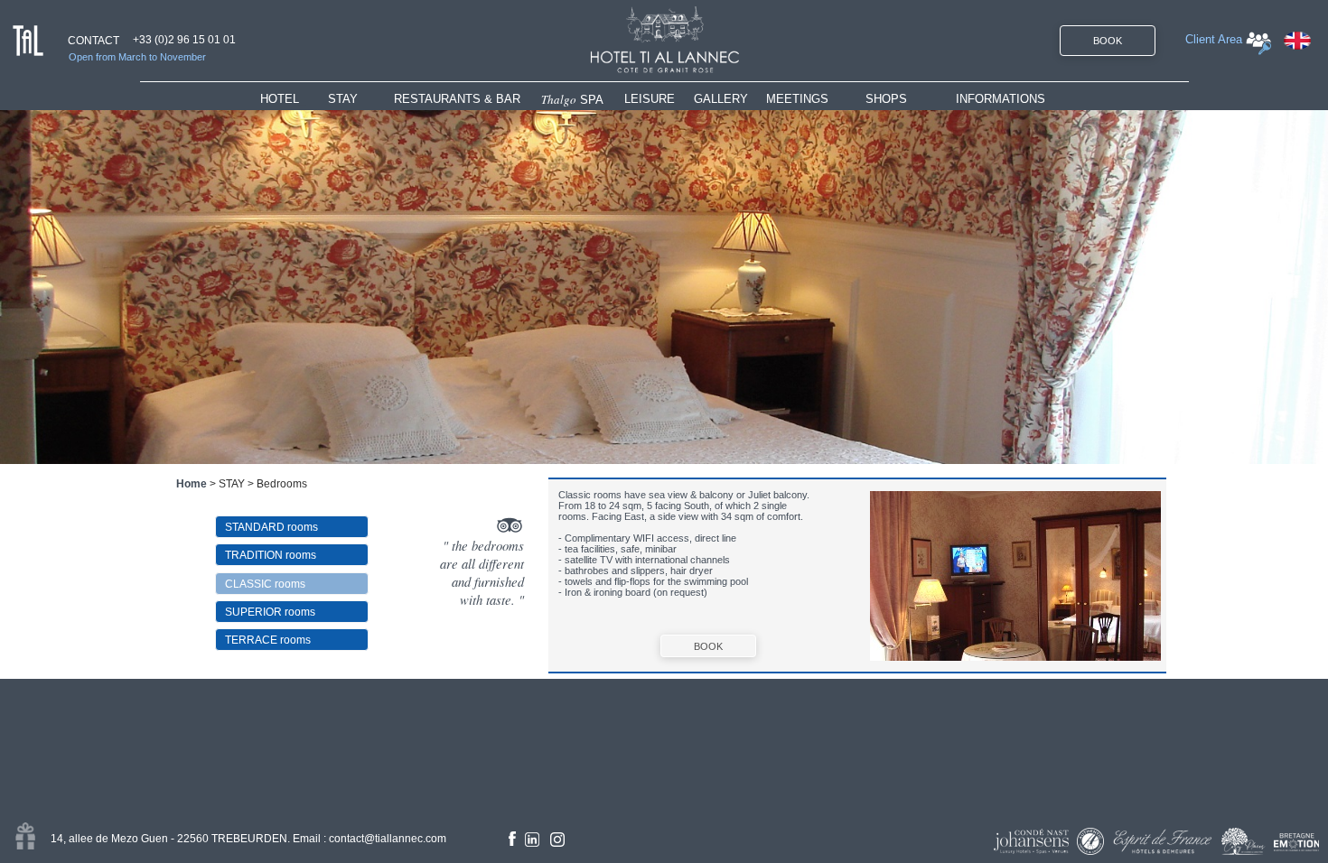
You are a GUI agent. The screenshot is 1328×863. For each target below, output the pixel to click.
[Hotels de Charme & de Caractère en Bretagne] (1296, 842)
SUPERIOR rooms (270, 612)
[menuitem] (294, 99)
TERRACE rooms (268, 640)
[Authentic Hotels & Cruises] (1090, 841)
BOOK (1107, 40)
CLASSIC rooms (265, 584)
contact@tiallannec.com (387, 838)
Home (191, 484)
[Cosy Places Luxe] (1243, 841)
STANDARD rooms (271, 527)
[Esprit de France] (1162, 841)
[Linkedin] (532, 839)
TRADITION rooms (270, 555)
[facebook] (512, 838)
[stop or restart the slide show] (664, 287)
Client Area (1213, 39)
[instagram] (557, 839)
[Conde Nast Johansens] (1031, 841)
